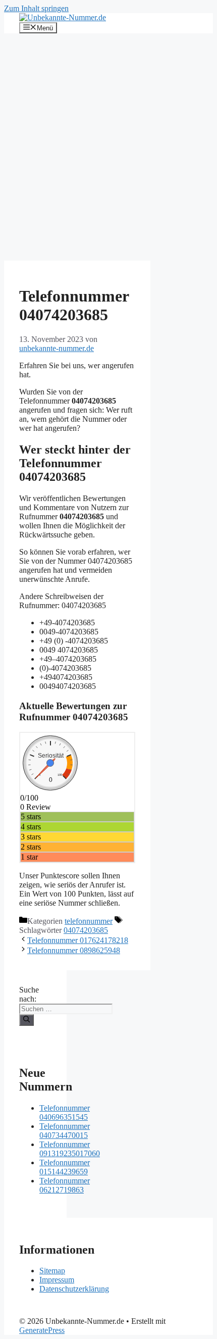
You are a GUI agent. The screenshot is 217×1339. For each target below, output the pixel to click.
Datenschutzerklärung (74, 1288)
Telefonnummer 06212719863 (64, 1185)
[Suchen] (26, 1019)
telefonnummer (89, 921)
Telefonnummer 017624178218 (77, 940)
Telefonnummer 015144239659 (64, 1167)
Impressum (56, 1279)
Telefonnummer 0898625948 (73, 950)
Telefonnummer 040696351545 (64, 1112)
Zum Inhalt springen (36, 8)
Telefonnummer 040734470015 (64, 1130)
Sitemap (52, 1270)
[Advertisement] (108, 147)
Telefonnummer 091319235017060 (69, 1149)
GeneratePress (42, 1330)
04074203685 (86, 930)
